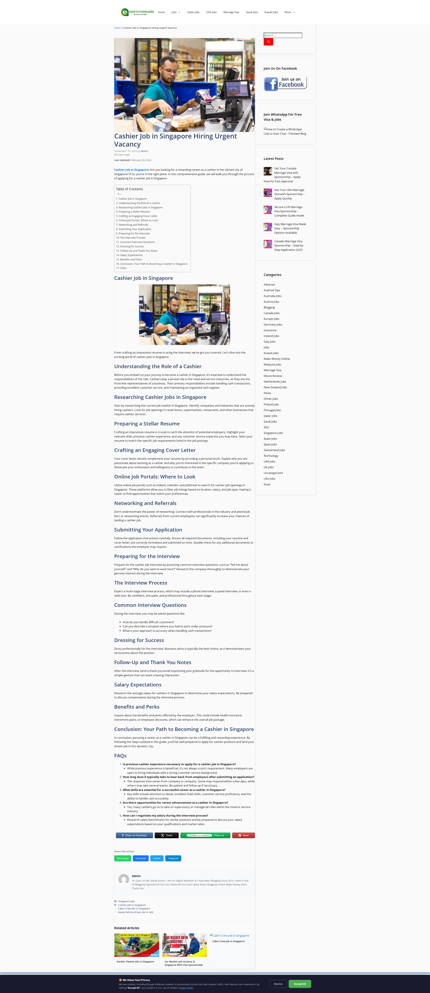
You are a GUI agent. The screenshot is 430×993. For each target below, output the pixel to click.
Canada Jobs (272, 313)
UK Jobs (269, 467)
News (267, 393)
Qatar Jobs (193, 12)
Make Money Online (277, 359)
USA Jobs (269, 478)
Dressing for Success (132, 246)
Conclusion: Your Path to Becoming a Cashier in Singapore (153, 263)
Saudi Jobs (252, 12)
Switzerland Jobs (274, 450)
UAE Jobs (211, 12)
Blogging (269, 307)
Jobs (174, 12)
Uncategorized (273, 473)
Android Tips (272, 290)
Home (161, 12)
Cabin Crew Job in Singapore (134, 908)
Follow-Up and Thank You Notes (138, 250)
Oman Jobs (271, 399)
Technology (271, 456)
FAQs (123, 268)
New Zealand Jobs (275, 387)
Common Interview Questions (137, 242)
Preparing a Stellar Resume (134, 211)
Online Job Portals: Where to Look (138, 220)
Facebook (141, 858)
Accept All (300, 983)
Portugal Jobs (272, 410)
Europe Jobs (271, 319)
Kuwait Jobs (271, 12)
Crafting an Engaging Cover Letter (138, 216)
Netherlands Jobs (275, 381)
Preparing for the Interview (134, 233)
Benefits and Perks (131, 259)
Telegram (173, 858)
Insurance (270, 330)
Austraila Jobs (272, 296)
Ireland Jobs (271, 336)
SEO (266, 427)
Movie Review (273, 376)
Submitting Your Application (135, 229)
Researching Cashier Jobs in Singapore (141, 207)
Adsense (269, 284)
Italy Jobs (269, 341)
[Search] (268, 42)
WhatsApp (122, 858)
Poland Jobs (271, 404)
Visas (267, 484)
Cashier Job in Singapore (131, 170)
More (288, 12)
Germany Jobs (273, 324)
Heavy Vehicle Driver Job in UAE (135, 912)
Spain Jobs (270, 439)
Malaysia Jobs (272, 364)
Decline (278, 983)
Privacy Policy (186, 987)
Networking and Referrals (133, 224)
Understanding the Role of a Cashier (139, 203)
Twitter (157, 858)
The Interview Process (132, 237)
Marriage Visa (231, 12)
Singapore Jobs (126, 901)
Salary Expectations (131, 255)
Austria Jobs (271, 302)
